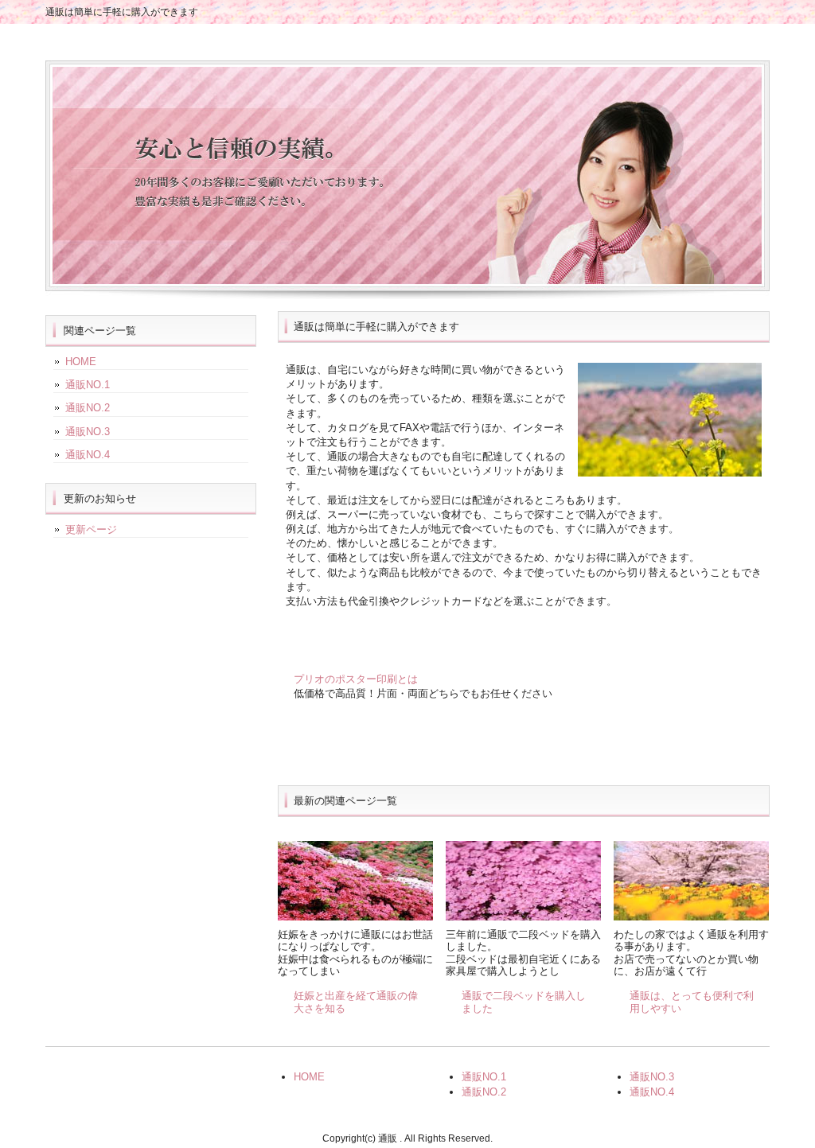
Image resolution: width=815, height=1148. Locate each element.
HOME (80, 362)
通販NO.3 (87, 432)
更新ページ (91, 529)
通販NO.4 (87, 455)
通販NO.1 (87, 385)
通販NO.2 (87, 408)
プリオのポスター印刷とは (356, 679)
